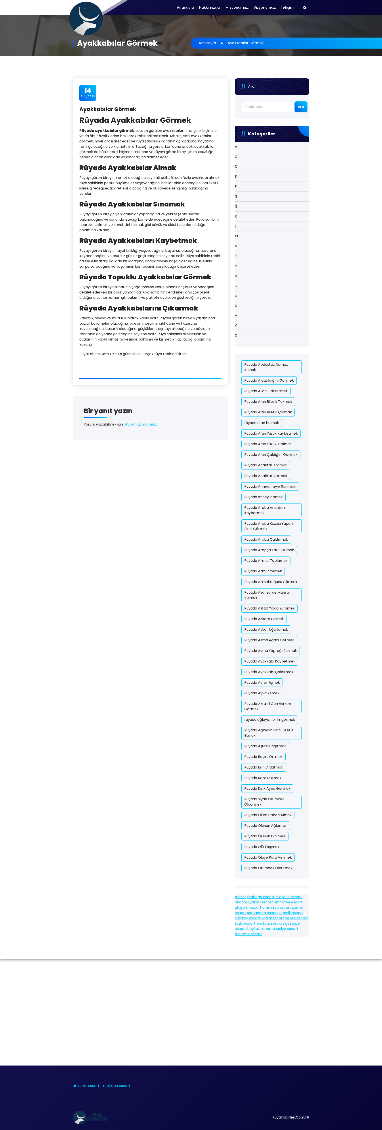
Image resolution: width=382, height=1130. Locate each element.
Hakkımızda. (210, 7)
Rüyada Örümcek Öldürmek (268, 868)
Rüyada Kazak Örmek (262, 777)
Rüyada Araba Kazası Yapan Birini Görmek (268, 526)
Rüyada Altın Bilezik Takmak (268, 401)
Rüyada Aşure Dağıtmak (265, 746)
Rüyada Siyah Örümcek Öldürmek (264, 802)
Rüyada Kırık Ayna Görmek (267, 788)
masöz (240, 896)
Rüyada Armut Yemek (263, 571)
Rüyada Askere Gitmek (264, 618)
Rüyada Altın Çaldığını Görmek (271, 454)
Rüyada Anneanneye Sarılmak (270, 486)
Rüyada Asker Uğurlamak (266, 629)
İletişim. (287, 7)
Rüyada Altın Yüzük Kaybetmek (271, 433)
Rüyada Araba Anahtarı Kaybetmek (264, 510)
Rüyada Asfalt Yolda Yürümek (269, 608)
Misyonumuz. (237, 7)
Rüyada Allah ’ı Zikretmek (266, 391)
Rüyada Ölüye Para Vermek (268, 857)
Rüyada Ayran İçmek (262, 682)
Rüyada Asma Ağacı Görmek (269, 640)
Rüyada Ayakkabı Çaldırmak (268, 671)
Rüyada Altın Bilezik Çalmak (268, 412)
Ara (251, 86)
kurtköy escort (247, 918)
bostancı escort (270, 923)
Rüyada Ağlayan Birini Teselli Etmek (268, 733)
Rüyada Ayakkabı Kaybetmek (269, 661)
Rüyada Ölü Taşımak (261, 846)
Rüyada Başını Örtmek (263, 756)
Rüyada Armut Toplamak (266, 560)
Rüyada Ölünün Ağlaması (265, 825)
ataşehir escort (288, 896)
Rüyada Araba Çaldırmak (266, 539)
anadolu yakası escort (254, 902)
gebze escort (296, 918)
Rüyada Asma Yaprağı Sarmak (270, 650)
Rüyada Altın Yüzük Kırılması (268, 444)
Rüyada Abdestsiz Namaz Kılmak (266, 367)
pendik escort (291, 912)
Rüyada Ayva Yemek (261, 693)
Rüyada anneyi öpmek (263, 497)
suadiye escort (285, 928)
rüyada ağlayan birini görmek (269, 719)
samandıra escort (262, 912)
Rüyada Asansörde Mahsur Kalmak (267, 595)
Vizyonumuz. (265, 7)
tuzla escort (245, 923)
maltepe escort (261, 896)
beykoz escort (259, 928)
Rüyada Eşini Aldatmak (263, 767)
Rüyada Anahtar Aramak (265, 465)
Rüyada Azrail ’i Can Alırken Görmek (267, 706)
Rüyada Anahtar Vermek (265, 475)
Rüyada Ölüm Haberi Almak (268, 815)
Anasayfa (185, 7)
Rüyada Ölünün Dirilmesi (265, 836)
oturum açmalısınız (140, 424)
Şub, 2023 (88, 92)
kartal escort (272, 918)
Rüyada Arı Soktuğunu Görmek (270, 581)
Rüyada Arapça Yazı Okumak (269, 550)
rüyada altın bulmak (261, 422)
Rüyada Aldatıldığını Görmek (269, 380)
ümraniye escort (288, 902)
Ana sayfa (207, 42)
